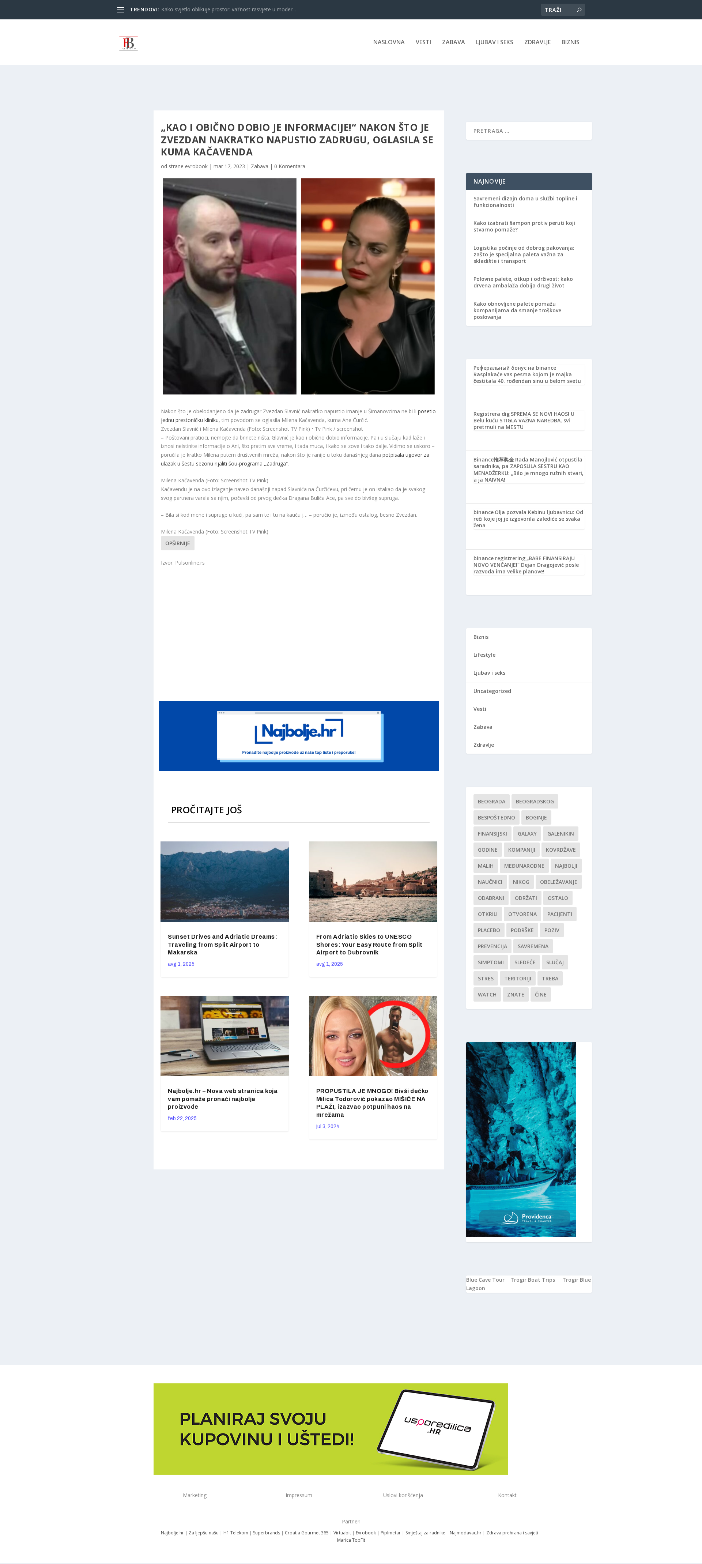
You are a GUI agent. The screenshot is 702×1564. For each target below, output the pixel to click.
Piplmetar (390, 1533)
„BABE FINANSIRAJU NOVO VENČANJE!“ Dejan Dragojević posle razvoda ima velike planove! (526, 565)
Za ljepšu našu (204, 1533)
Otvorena (522, 914)
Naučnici (490, 881)
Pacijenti (559, 914)
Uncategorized (492, 690)
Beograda (491, 801)
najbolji (566, 865)
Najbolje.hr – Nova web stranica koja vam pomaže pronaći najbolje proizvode (223, 1099)
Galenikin (560, 833)
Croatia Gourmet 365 (307, 1533)
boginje (536, 817)
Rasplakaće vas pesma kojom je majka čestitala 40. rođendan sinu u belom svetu (527, 377)
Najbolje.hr (172, 1533)
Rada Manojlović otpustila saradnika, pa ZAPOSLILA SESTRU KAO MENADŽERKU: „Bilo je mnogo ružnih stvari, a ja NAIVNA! (528, 469)
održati (526, 897)
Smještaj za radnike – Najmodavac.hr (443, 1533)
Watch (487, 994)
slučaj (555, 962)
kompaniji (521, 849)
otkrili (488, 914)
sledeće (525, 962)
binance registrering (499, 558)
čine (541, 994)
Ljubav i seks (494, 42)
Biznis (571, 42)
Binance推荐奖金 (493, 459)
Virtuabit (342, 1533)
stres (486, 978)
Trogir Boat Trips (532, 1279)
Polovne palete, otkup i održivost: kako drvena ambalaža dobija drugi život (523, 282)
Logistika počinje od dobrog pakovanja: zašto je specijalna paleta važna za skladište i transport (523, 254)
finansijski (492, 833)
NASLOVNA (389, 42)
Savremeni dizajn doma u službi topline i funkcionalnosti (525, 201)
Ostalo (558, 897)
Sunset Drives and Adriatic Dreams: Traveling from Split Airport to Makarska (222, 945)
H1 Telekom (235, 1533)
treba (550, 978)
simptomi (491, 962)
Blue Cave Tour (485, 1279)
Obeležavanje (558, 881)
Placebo (489, 930)
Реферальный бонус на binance (514, 367)
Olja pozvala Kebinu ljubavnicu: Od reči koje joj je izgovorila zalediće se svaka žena (528, 519)
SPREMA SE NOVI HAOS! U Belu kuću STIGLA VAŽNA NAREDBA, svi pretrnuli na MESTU (523, 420)
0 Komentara (289, 166)
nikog (521, 881)
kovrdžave (561, 849)
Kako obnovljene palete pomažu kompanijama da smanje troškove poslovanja (517, 310)
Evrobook (366, 1533)
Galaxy (527, 833)
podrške (522, 930)
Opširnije (177, 543)
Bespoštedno (496, 817)
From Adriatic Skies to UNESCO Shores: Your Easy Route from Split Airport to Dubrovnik (369, 945)
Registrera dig (491, 413)
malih (486, 865)
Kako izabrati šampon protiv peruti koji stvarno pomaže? (524, 226)
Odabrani (491, 897)
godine (488, 849)
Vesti (423, 42)
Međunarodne (524, 865)
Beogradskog (535, 801)
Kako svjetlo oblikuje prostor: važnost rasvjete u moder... (228, 9)
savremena (533, 946)
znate (515, 994)
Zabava (453, 42)
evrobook (196, 166)
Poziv (551, 930)
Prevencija (492, 946)
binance (483, 512)
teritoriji (517, 978)
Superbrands (266, 1533)
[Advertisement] (300, 633)
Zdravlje (537, 42)
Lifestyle (484, 654)
